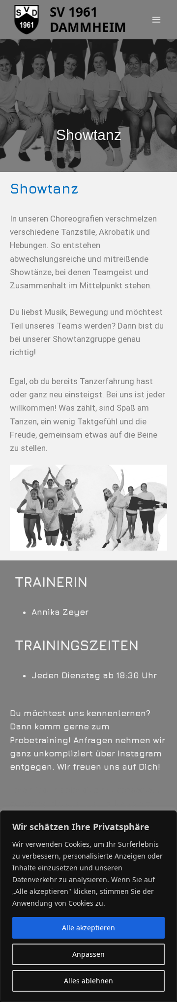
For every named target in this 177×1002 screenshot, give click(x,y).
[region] (88, 906)
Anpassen (88, 954)
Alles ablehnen (88, 980)
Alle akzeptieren (88, 927)
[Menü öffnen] (156, 19)
